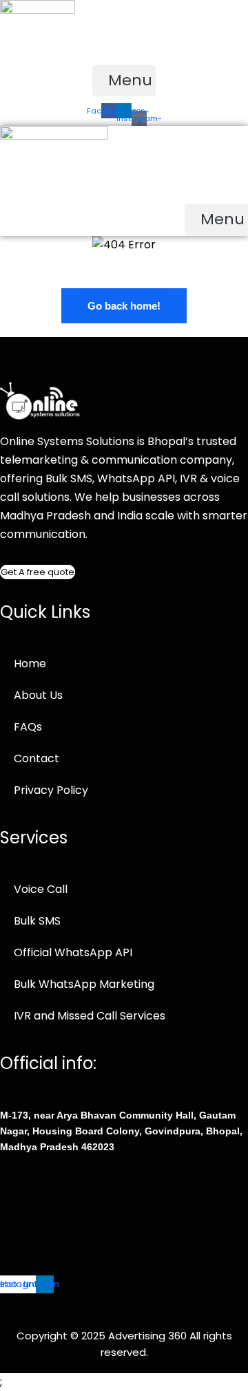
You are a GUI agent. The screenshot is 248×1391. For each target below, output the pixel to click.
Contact (36, 758)
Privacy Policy (51, 790)
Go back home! (124, 306)
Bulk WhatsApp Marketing (84, 984)
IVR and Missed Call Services (89, 1016)
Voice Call (41, 889)
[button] (124, 81)
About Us (38, 695)
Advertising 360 (148, 1335)
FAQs (28, 727)
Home (30, 663)
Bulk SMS (37, 921)
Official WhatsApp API (73, 952)
